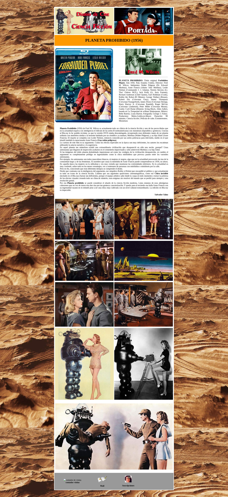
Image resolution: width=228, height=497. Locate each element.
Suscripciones (128, 485)
